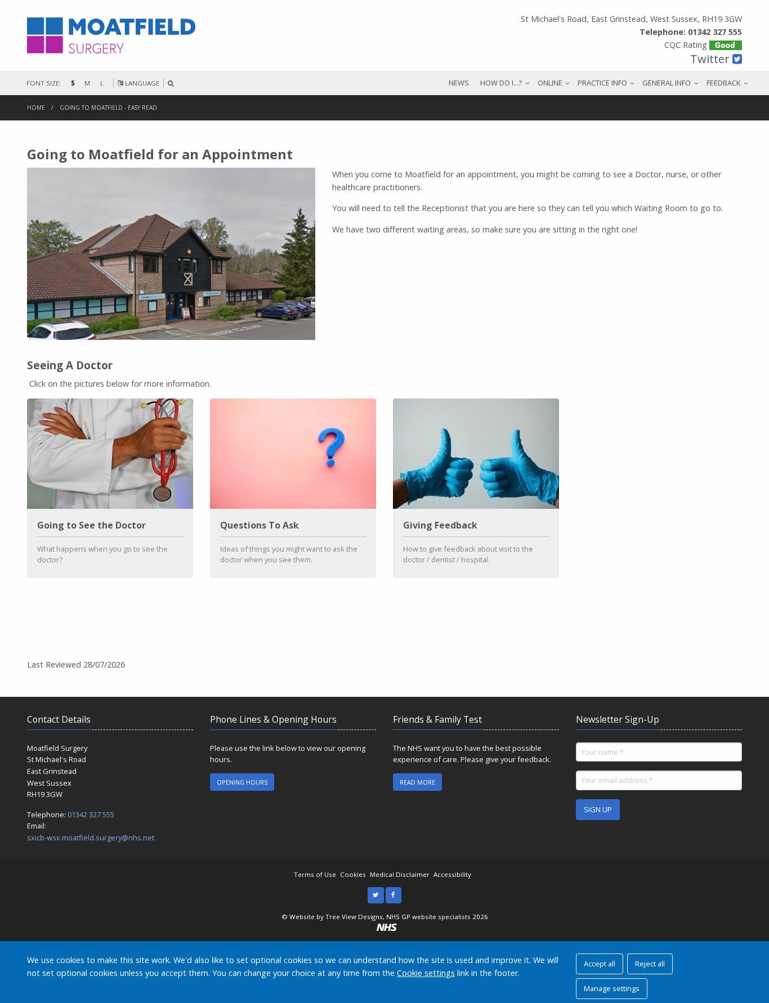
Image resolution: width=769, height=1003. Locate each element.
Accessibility (452, 874)
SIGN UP (598, 809)
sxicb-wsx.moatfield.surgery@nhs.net (90, 837)
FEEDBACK (724, 83)
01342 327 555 (91, 814)
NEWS (459, 83)
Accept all (599, 964)
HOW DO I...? (501, 83)
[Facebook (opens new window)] (394, 895)
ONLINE (550, 83)
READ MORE (417, 782)
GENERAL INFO (666, 83)
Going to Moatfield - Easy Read (108, 107)
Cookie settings (426, 973)
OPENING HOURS (242, 782)
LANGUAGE (141, 83)
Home (36, 107)
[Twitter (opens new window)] (376, 895)
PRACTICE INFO (602, 83)
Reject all (650, 964)
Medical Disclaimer (400, 874)
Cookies (353, 874)
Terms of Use (315, 874)
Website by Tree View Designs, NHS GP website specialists (380, 916)
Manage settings (612, 988)
